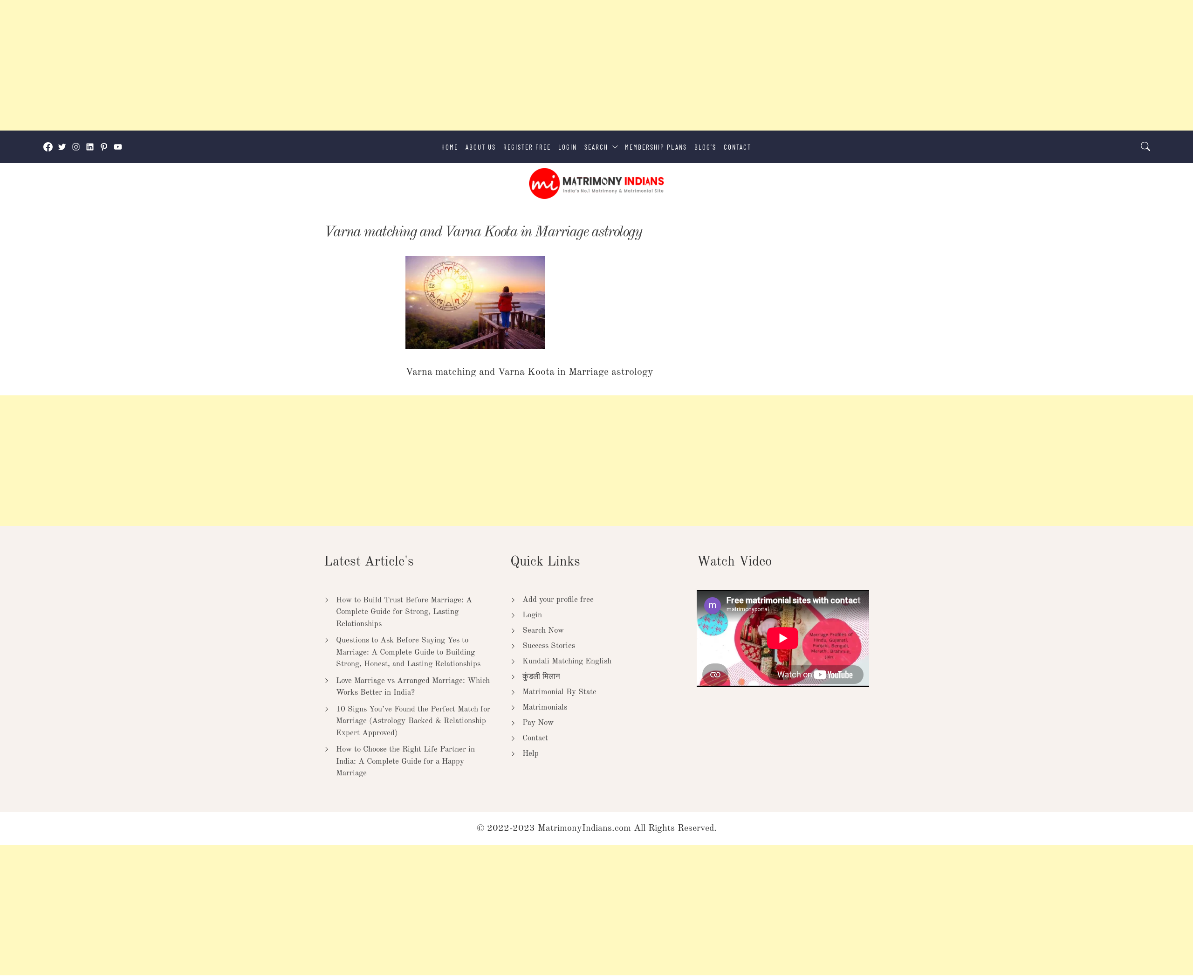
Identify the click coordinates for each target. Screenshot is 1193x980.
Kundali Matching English (566, 661)
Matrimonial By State (559, 692)
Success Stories (548, 646)
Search (596, 147)
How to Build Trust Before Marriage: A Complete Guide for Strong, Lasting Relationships (404, 612)
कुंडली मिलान (541, 677)
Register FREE (527, 147)
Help (530, 754)
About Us (481, 147)
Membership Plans (656, 147)
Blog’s (705, 147)
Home (449, 147)
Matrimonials (544, 707)
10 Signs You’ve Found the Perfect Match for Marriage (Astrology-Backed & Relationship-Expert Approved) (413, 721)
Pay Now (538, 723)
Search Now (543, 631)
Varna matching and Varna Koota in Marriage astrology (482, 232)
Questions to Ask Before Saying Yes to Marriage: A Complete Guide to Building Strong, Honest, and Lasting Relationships (408, 652)
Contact (737, 147)
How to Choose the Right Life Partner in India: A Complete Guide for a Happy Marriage (405, 761)
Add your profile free (558, 600)
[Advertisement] (279, 65)
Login (567, 147)
